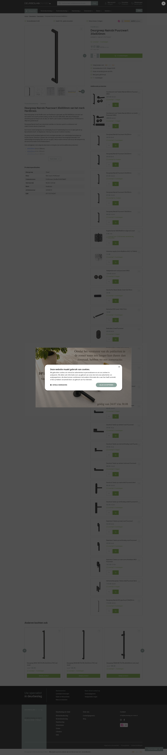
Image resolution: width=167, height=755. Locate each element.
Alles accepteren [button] (106, 385)
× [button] (119, 367)
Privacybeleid (97, 380)
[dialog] (83, 377)
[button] (58, 385)
